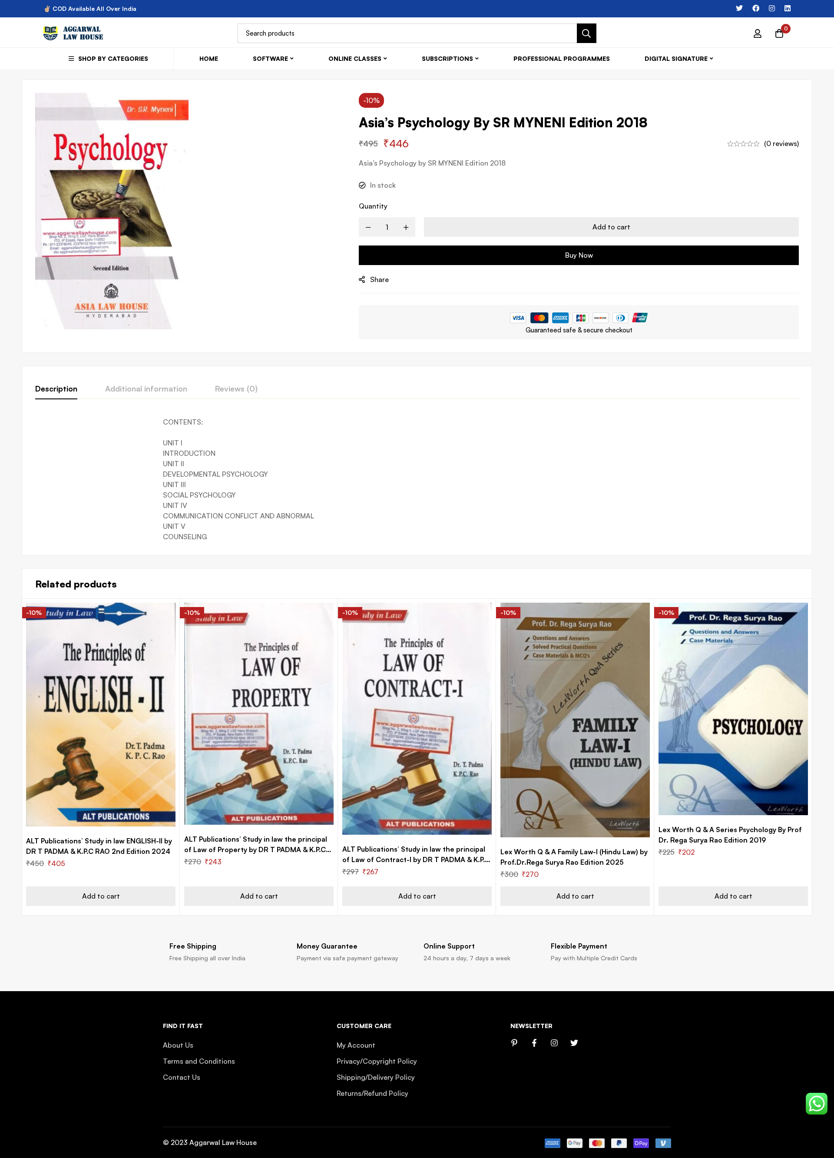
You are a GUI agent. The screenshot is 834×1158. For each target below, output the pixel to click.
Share (379, 279)
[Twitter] (739, 8)
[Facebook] (756, 8)
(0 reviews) (781, 143)
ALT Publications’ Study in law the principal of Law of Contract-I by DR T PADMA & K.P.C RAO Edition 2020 (416, 859)
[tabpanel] (417, 479)
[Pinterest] (514, 1043)
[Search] (586, 33)
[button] (100, 896)
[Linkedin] (787, 8)
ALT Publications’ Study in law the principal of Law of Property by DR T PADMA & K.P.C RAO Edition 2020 (255, 849)
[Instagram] (772, 8)
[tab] (56, 388)
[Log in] (757, 33)
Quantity (373, 206)
